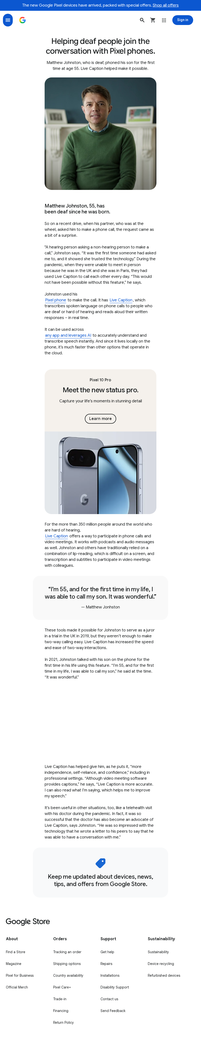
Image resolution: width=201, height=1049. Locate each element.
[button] (142, 20)
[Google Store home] (22, 20)
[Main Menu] (8, 20)
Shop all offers (166, 5)
